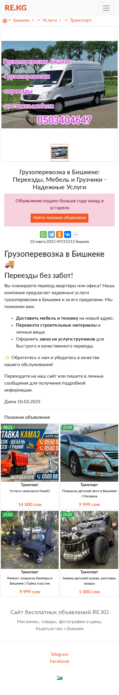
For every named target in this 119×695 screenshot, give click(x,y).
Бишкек (21, 20)
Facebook (59, 661)
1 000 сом (89, 592)
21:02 (7, 514)
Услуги (49, 20)
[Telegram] (51, 234)
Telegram (59, 654)
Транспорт (81, 20)
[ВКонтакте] (67, 234)
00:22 (7, 427)
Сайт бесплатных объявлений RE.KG (59, 612)
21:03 (67, 427)
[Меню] (106, 8)
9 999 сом (89, 504)
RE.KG (16, 8)
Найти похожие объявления (59, 218)
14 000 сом (30, 504)
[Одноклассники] (59, 234)
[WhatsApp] (43, 234)
